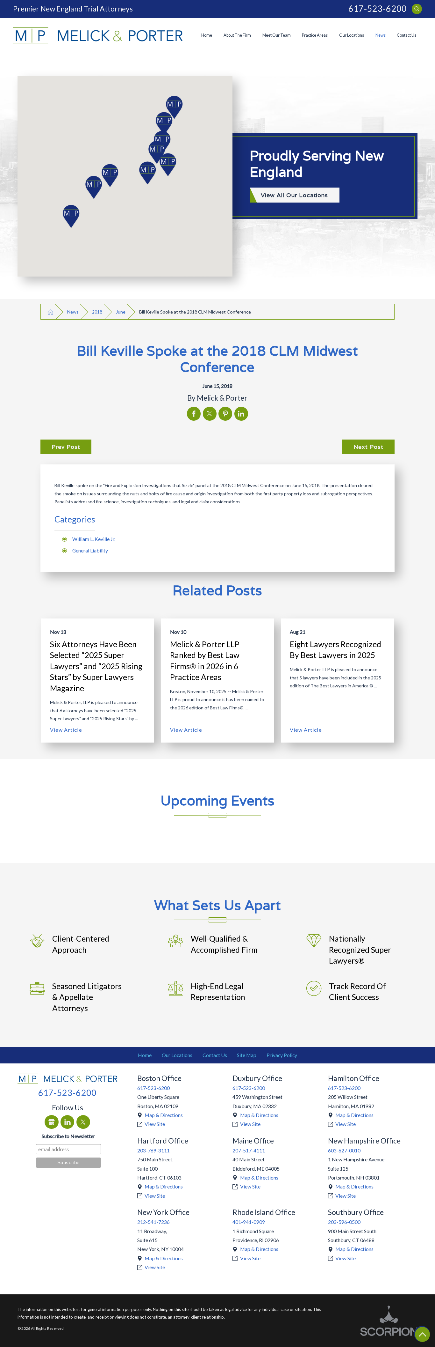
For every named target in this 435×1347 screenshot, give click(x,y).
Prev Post (66, 446)
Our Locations (351, 35)
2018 (97, 312)
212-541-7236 (153, 1222)
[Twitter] (83, 1122)
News (380, 35)
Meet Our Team (276, 35)
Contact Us (406, 35)
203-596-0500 (344, 1222)
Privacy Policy (282, 1055)
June (120, 312)
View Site (155, 1124)
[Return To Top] (422, 1334)
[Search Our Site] (417, 9)
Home (206, 35)
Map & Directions (164, 1115)
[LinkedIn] (67, 1122)
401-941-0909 (248, 1222)
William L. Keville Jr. (93, 539)
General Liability (90, 550)
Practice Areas (315, 35)
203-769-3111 (153, 1150)
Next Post (368, 446)
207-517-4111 (248, 1150)
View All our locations (294, 195)
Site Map (246, 1055)
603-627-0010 (344, 1150)
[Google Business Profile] (51, 1122)
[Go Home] (51, 311)
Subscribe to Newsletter (68, 1136)
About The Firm (237, 35)
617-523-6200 (377, 9)
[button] (74, 216)
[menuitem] (207, 36)
